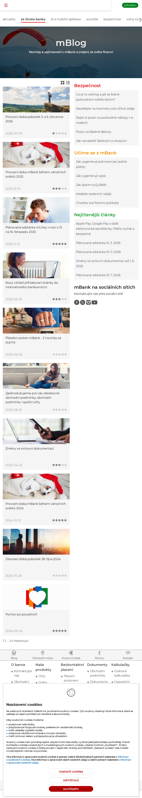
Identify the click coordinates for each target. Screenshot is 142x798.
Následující (21, 640)
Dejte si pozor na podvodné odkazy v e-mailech (105, 120)
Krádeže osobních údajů (93, 194)
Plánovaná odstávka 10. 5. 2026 (98, 252)
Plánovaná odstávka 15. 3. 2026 (98, 243)
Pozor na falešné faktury (93, 132)
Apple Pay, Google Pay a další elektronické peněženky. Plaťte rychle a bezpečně (105, 229)
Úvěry (42, 682)
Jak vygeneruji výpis (91, 176)
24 (11, 640)
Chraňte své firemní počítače (97, 203)
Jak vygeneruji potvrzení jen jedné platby (101, 164)
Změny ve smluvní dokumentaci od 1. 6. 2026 (105, 263)
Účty (41, 676)
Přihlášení (130, 5)
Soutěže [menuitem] (92, 19)
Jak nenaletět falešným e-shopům (101, 141)
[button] (6, 5)
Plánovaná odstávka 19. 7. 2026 (98, 275)
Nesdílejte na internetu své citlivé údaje (105, 108)
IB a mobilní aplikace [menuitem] (66, 19)
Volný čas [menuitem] (133, 19)
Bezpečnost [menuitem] (112, 19)
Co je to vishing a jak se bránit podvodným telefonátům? (98, 97)
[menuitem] (76, 302)
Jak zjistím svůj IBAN (91, 185)
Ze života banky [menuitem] (33, 19)
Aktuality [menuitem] (9, 19)
